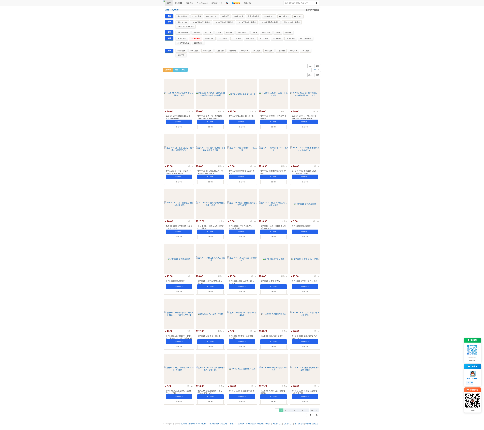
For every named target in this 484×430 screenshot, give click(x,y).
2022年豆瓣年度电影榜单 (247, 22)
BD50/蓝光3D (269, 16)
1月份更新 (181, 55)
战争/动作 (196, 32)
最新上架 (168, 70)
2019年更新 (277, 39)
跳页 (317, 66)
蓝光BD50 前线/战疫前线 (175, 281)
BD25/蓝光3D (284, 16)
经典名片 (229, 32)
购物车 (178, 3)
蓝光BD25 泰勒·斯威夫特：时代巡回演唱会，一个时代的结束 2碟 (179, 337)
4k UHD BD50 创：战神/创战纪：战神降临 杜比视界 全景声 (305, 117)
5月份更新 (269, 51)
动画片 (254, 32)
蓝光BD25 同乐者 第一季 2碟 (208, 336)
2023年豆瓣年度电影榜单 (224, 22)
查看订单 (189, 3)
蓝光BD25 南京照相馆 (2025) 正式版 (241, 172)
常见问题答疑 (299, 424)
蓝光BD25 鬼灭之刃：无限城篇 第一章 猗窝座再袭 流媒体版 (209, 117)
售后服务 (268, 424)
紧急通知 (316, 424)
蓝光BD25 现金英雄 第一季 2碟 (241, 116)
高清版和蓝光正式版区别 (254, 424)
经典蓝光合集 (238, 16)
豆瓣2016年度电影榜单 (185, 27)
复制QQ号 (469, 383)
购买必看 (247, 3)
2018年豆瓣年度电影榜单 (270, 22)
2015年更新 (198, 43)
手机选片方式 (202, 3)
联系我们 (308, 424)
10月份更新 (207, 51)
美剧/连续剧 (266, 32)
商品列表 (175, 10)
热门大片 (208, 32)
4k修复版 (225, 16)
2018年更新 (290, 39)
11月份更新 (194, 51)
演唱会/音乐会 (242, 32)
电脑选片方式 (216, 3)
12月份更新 (181, 51)
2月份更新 (305, 51)
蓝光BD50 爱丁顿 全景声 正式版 (304, 281)
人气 (183, 70)
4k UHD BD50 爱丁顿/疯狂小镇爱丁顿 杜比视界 (179, 227)
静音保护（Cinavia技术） (198, 424)
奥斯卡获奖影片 (182, 32)
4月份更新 (281, 51)
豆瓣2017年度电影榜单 (292, 22)
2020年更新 (263, 39)
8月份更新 (232, 51)
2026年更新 (181, 39)
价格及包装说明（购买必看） (218, 424)
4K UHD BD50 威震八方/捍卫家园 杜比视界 (304, 337)
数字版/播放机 (182, 16)
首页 (169, 3)
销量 (176, 70)
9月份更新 (220, 51)
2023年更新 (223, 39)
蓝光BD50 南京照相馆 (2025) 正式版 (273, 172)
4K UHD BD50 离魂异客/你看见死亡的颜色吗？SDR (304, 172)
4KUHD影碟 (196, 16)
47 (312, 410)
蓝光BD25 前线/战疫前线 (301, 226)
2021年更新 (250, 39)
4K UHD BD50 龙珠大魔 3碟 (271, 336)
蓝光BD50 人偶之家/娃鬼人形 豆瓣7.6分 (241, 282)
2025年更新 (195, 39)
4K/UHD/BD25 (211, 16)
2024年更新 (209, 39)
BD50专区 (298, 16)
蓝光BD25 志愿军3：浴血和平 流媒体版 (273, 117)
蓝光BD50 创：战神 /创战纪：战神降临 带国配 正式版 (178, 172)
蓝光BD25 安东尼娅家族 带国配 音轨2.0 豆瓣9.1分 (178, 392)
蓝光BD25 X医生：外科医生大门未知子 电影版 (241, 227)
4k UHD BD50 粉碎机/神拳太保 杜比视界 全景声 (178, 117)
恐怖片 (219, 32)
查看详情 (179, 127)
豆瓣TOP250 (182, 22)
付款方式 (233, 424)
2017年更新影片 (305, 39)
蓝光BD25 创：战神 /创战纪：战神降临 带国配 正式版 (210, 172)
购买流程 (184, 424)
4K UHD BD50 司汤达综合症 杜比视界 (272, 392)
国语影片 (288, 32)
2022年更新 (236, 39)
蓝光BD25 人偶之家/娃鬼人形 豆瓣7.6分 (210, 282)
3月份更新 (293, 51)
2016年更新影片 (183, 43)
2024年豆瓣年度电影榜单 (201, 22)
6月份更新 (256, 51)
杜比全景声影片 (253, 16)
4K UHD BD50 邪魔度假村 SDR (241, 391)
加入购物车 (179, 122)
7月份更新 (244, 51)
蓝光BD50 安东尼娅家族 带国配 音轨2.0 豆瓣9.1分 (209, 392)
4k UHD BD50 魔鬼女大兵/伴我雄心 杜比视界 (210, 227)
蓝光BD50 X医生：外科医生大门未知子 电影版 (273, 227)
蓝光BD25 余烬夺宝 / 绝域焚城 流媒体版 (241, 337)
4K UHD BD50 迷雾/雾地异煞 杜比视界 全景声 (304, 392)
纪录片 (278, 32)
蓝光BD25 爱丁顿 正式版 (270, 281)
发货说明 (241, 424)
